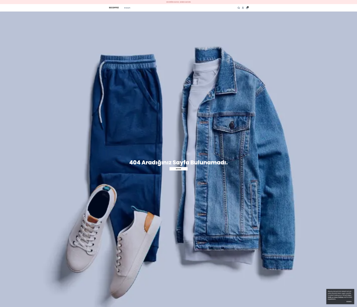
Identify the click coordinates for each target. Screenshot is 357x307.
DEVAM (178, 169)
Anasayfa (127, 8)
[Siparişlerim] (243, 8)
